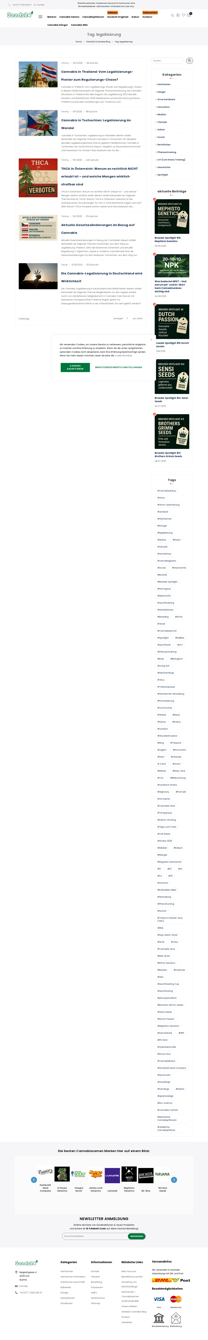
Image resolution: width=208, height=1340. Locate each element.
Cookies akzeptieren (75, 367)
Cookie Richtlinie (123, 355)
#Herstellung (164, 896)
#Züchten (162, 882)
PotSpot (126, 1317)
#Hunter (161, 910)
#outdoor (162, 728)
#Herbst (180, 1089)
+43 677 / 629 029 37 (21, 5)
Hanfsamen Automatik (73, 1282)
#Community (164, 707)
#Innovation (179, 749)
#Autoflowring (165, 990)
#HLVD (160, 941)
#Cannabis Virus (166, 948)
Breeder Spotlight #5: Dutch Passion (172, 344)
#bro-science (164, 1103)
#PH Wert (162, 1039)
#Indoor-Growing (166, 819)
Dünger (64, 1292)
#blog (160, 742)
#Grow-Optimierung (168, 504)
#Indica (176, 721)
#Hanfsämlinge (165, 672)
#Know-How (164, 1053)
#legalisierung (165, 532)
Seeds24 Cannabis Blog (98, 41)
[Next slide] (174, 1180)
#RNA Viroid (163, 955)
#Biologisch (176, 658)
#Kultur (177, 539)
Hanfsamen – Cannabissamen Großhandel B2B (130, 1296)
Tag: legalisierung (123, 41)
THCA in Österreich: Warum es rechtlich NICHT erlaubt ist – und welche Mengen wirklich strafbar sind (99, 176)
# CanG (161, 763)
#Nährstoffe (164, 595)
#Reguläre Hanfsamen (169, 861)
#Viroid (161, 623)
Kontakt (40, 5)
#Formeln (181, 791)
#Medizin (162, 847)
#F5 (170, 875)
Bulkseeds (66, 1287)
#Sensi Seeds (164, 1011)
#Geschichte (179, 567)
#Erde (160, 658)
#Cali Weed (163, 833)
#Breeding (163, 616)
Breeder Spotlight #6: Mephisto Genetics (168, 239)
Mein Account (129, 1271)
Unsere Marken (129, 1306)
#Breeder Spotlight (167, 581)
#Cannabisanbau (166, 490)
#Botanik (162, 574)
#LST (180, 644)
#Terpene (175, 742)
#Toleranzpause (166, 686)
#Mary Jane (178, 770)
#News (176, 714)
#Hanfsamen (164, 518)
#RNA (160, 927)
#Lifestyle (176, 756)
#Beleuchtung (178, 777)
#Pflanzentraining (166, 651)
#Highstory (163, 791)
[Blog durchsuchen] (189, 61)
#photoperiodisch (167, 997)
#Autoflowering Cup (168, 983)
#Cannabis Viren (166, 805)
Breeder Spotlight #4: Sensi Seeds (171, 399)
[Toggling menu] (40, 16)
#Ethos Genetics (166, 962)
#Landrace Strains (167, 784)
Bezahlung (96, 1282)
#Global (161, 714)
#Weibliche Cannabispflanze (166, 1129)
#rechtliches (164, 553)
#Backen (162, 969)
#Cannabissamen (167, 630)
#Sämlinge (163, 1089)
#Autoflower (164, 644)
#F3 (180, 868)
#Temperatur (164, 812)
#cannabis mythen (167, 1110)
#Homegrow (164, 588)
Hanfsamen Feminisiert (73, 1276)
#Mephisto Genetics (168, 1025)
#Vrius (174, 941)
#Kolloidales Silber (166, 889)
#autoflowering (165, 602)
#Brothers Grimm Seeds (170, 1004)
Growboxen (67, 1303)
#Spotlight (163, 637)
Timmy (65, 63)
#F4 (159, 875)
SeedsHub (127, 1322)
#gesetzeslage (165, 1096)
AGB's (94, 1292)
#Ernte (178, 616)
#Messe (161, 770)
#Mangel (162, 854)
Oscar (64, 264)
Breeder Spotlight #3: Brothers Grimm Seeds (168, 454)
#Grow (161, 497)
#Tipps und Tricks (166, 826)
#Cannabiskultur (166, 1061)
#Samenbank (164, 1032)
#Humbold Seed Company (171, 1068)
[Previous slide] (34, 1180)
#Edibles (179, 637)
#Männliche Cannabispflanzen (167, 1118)
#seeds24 (162, 511)
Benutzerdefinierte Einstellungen (118, 367)
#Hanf (160, 756)
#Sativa (161, 721)
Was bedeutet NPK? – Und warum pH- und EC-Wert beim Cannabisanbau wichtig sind (170, 286)
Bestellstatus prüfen (132, 1276)
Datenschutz (98, 1298)
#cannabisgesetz (166, 560)
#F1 (159, 868)
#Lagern (161, 749)
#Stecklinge (163, 1082)
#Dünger (162, 525)
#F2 (169, 868)
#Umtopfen (163, 798)
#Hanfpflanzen (165, 609)
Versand (95, 1276)
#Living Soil (163, 665)
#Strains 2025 (164, 840)
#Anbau (161, 539)
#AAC (160, 976)
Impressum (97, 1287)
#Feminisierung (165, 700)
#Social (161, 567)
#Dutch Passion (165, 1018)
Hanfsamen (67, 1271)
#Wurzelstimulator (167, 735)
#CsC (160, 777)
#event (176, 763)
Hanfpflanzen (68, 1298)
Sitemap (95, 1303)
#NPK (181, 1032)
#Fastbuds (179, 969)
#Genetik (162, 546)
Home (79, 41)
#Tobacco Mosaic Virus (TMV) (170, 919)
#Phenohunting (165, 903)
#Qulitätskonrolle (166, 1046)
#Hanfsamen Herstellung (170, 693)
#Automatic (164, 1075)
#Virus (160, 679)
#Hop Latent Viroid (167, 934)
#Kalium (178, 847)
